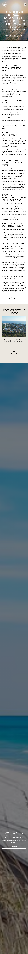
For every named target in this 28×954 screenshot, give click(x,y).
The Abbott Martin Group (8, 291)
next (15, 352)
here (6, 272)
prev (12, 352)
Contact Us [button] (14, 846)
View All (14, 357)
